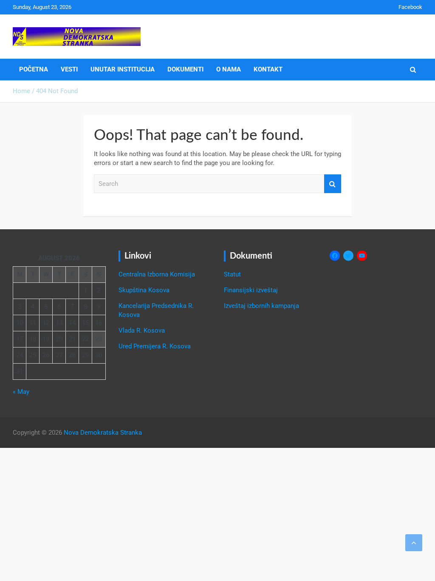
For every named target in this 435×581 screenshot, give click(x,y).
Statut (232, 274)
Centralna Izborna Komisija (157, 274)
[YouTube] (362, 256)
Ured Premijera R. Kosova (155, 346)
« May (21, 392)
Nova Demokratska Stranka (103, 432)
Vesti (69, 69)
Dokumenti (185, 69)
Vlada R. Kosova (142, 330)
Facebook (410, 7)
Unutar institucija (122, 69)
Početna (33, 69)
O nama (228, 69)
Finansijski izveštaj (251, 290)
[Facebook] (335, 256)
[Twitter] (348, 256)
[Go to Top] (413, 542)
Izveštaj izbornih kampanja (261, 306)
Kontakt (268, 69)
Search (332, 184)
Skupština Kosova (144, 290)
